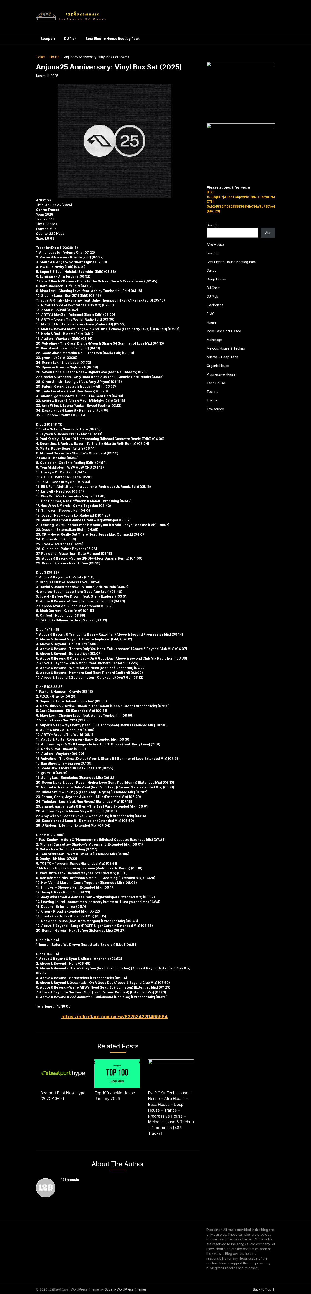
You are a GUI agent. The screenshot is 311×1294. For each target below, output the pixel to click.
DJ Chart (213, 288)
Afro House (215, 244)
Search (212, 225)
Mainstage (214, 340)
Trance (212, 400)
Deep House (216, 279)
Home (40, 57)
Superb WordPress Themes (126, 1289)
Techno (212, 392)
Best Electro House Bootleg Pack (113, 39)
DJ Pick (70, 39)
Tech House (216, 383)
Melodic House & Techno (226, 348)
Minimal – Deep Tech (222, 357)
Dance (212, 270)
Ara (267, 233)
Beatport (48, 39)
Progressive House (221, 374)
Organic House (218, 366)
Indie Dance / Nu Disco (224, 331)
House (54, 57)
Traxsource (215, 409)
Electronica (215, 305)
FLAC (210, 314)
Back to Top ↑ (264, 1289)
